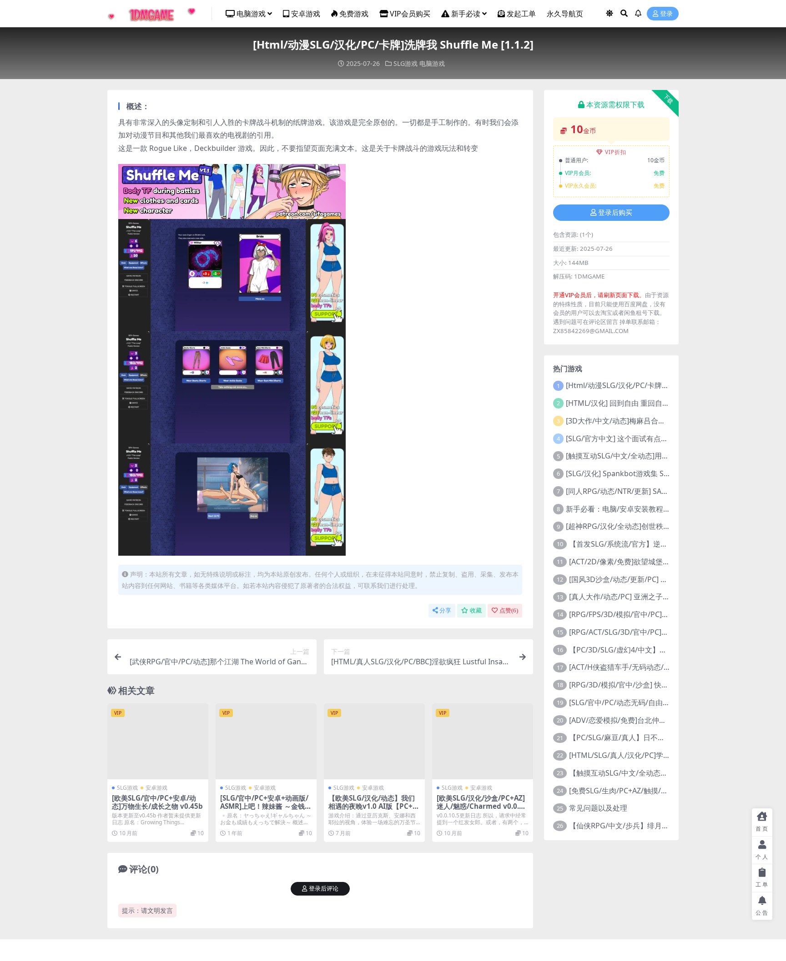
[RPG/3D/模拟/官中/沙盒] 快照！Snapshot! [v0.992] (654, 685)
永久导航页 (565, 14)
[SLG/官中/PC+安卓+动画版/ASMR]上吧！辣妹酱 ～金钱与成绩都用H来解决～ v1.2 (266, 806)
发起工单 (521, 14)
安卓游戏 (305, 14)
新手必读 (465, 14)
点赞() (508, 610)
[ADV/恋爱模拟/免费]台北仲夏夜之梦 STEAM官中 (648, 720)
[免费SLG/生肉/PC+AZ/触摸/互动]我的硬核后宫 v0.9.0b (658, 791)
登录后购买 (615, 212)
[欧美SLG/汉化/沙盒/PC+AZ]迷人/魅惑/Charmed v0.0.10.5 (481, 806)
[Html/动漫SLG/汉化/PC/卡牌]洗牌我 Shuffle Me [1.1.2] (656, 385)
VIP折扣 (615, 152)
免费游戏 (353, 14)
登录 (666, 13)
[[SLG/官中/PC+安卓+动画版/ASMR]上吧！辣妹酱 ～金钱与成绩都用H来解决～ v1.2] (266, 741)
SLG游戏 (405, 63)
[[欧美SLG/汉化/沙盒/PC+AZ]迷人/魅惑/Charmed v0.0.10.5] (482, 741)
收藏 (476, 610)
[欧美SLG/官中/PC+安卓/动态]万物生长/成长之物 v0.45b (157, 802)
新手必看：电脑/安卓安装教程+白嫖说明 (631, 509)
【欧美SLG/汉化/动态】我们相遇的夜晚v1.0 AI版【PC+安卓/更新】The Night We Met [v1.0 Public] (373, 810)
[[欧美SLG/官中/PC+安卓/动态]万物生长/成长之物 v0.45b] (157, 741)
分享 (445, 610)
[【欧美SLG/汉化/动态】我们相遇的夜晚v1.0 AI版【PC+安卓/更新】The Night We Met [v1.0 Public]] (374, 741)
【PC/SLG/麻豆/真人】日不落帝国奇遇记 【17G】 (650, 737)
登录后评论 (323, 888)
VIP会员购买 (410, 14)
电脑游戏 (251, 14)
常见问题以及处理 (598, 808)
